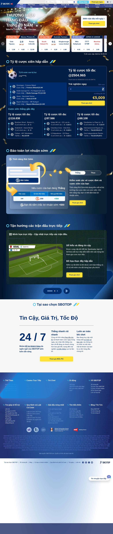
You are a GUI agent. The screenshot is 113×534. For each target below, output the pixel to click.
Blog (30, 462)
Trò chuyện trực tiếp (98, 478)
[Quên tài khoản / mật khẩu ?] (74, 2)
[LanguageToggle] (108, 2)
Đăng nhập (83, 2)
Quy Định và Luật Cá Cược (58, 462)
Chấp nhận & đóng (96, 528)
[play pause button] (67, 291)
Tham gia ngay (97, 2)
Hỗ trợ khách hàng (33, 346)
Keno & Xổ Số (65, 6)
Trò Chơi (55, 6)
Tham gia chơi (94, 23)
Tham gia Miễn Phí (56, 359)
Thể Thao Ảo (31, 6)
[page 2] (57, 290)
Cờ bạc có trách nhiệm (41, 462)
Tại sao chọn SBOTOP (11, 462)
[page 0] (47, 290)
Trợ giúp (71, 462)
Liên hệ (78, 462)
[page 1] (52, 290)
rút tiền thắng (61, 349)
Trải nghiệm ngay (77, 84)
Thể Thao (21, 6)
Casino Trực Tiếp (44, 6)
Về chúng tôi (23, 462)
